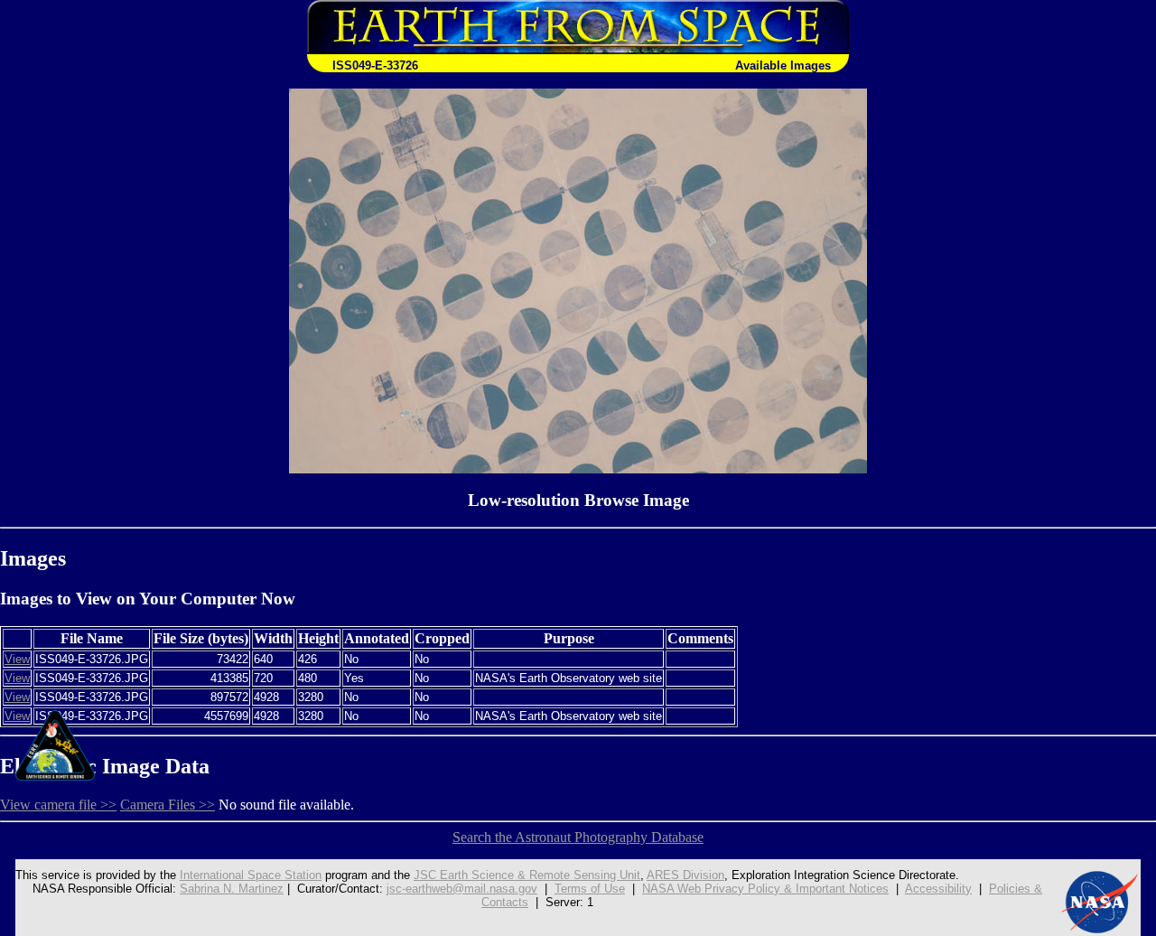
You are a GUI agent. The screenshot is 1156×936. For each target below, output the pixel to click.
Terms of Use (590, 888)
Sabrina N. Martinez (232, 888)
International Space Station (251, 875)
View (17, 659)
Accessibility (938, 888)
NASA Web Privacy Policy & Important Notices (765, 888)
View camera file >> (58, 804)
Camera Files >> (167, 804)
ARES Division (685, 875)
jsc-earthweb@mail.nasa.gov (462, 888)
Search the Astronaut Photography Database (578, 837)
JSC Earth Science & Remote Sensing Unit (527, 875)
